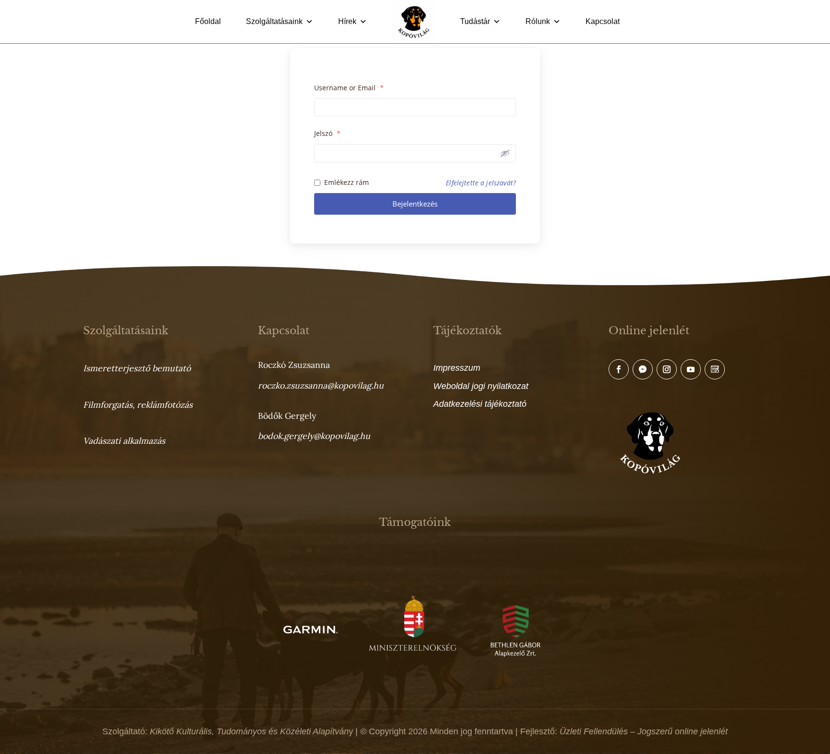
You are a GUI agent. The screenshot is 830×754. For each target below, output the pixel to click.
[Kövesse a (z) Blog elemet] (715, 369)
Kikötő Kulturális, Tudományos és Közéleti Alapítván (249, 731)
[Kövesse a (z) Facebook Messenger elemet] (643, 369)
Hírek (347, 21)
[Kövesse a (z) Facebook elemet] (619, 369)
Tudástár (475, 21)
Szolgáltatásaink (274, 21)
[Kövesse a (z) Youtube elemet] (691, 369)
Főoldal (208, 21)
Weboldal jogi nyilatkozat (480, 386)
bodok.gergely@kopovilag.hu (314, 435)
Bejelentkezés (415, 203)
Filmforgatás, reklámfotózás (138, 404)
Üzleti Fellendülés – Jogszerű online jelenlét (644, 731)
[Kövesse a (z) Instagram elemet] (667, 369)
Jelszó (327, 133)
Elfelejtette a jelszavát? (481, 182)
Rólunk (537, 21)
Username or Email (349, 87)
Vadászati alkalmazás (124, 440)
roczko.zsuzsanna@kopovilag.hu (321, 385)
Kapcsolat (603, 21)
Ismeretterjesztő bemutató (137, 368)
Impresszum (456, 368)
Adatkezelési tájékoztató (479, 404)
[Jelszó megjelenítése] (504, 153)
